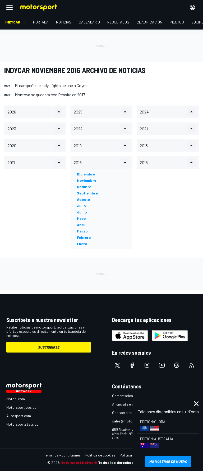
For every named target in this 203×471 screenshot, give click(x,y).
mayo (81, 218)
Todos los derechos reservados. (127, 462)
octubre (84, 186)
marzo (82, 231)
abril (81, 224)
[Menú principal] (9, 7)
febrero (84, 237)
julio (81, 205)
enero (82, 243)
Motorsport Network (79, 462)
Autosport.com (18, 415)
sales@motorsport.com (131, 421)
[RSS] (191, 365)
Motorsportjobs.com (22, 407)
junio (82, 212)
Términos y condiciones (62, 455)
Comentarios (122, 395)
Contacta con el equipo (130, 412)
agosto (83, 199)
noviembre (86, 180)
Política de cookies (100, 455)
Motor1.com (15, 399)
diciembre (86, 174)
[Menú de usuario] (192, 7)
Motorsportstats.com (23, 424)
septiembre (87, 193)
